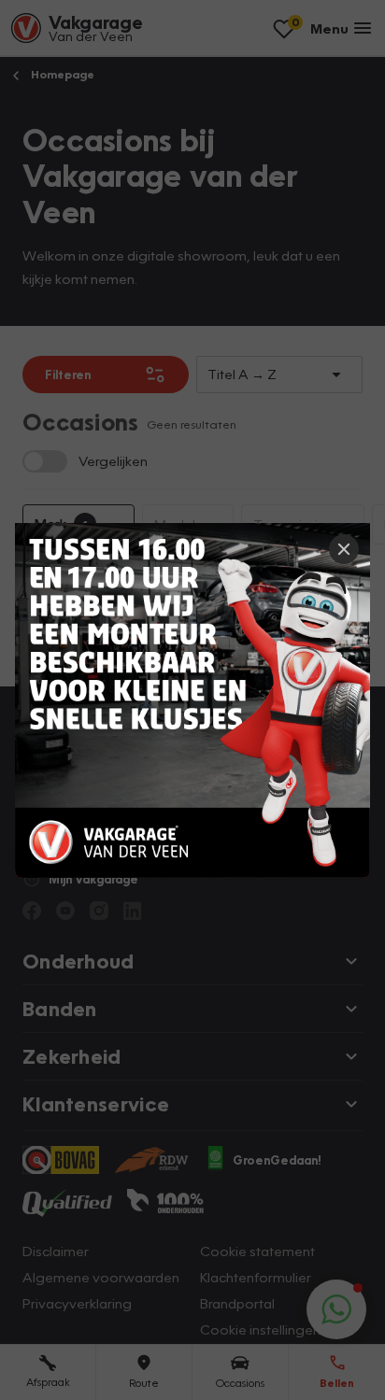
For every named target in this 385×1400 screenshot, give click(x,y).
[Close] (344, 549)
